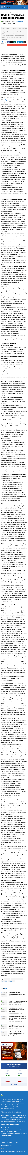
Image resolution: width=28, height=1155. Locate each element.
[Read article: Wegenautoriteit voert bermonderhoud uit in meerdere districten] (4, 994)
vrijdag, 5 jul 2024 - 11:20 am (9, 23)
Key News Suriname (9, 1151)
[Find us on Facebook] (1, 1148)
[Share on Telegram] (18, 42)
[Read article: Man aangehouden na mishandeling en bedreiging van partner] (4, 1002)
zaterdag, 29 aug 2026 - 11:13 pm (15, 1013)
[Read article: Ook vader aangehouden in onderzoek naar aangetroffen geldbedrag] (4, 1009)
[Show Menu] (2, 7)
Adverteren (9, 1142)
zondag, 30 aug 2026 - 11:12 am (15, 997)
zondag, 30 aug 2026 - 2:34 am (15, 1004)
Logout (17, 1144)
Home (2, 12)
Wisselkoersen (4, 1144)
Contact (3, 1142)
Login (11, 1144)
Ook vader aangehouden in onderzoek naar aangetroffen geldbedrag (16, 1009)
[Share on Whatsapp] (14, 42)
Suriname (4, 981)
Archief (16, 1142)
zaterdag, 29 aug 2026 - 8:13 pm (15, 1037)
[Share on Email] (17, 45)
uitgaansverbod (9, 100)
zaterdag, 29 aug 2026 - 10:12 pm (15, 1021)
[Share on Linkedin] (21, 42)
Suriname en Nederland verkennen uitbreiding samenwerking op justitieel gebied (17, 1033)
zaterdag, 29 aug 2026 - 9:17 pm (15, 1028)
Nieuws (6, 12)
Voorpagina (11, 981)
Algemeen (11, 12)
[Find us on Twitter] (3, 1148)
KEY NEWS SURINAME (16, 979)
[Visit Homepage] (10, 7)
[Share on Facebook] (8, 42)
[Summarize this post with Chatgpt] (24, 42)
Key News (7, 979)
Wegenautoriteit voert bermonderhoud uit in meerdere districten (17, 994)
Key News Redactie (18, 21)
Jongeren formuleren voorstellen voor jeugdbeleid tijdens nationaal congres (17, 1018)
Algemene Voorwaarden (6, 1145)
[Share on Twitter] (11, 42)
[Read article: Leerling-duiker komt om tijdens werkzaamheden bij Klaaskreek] (4, 1026)
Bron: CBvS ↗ (14, 1084)
